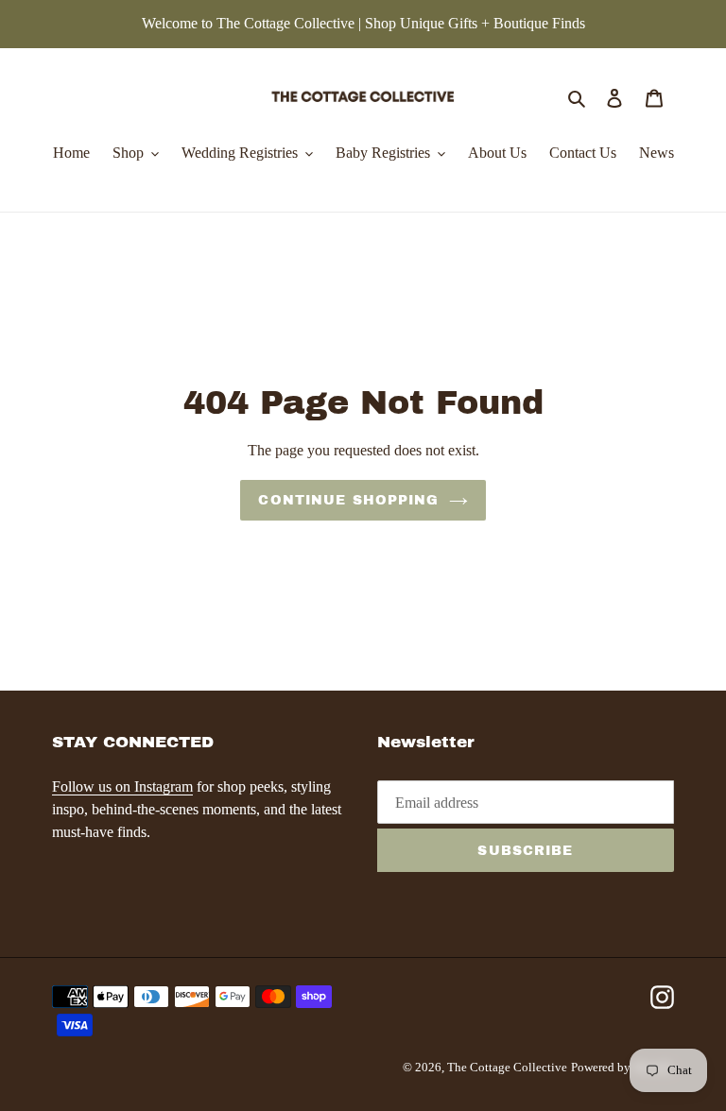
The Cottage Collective (507, 1067)
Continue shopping (348, 500)
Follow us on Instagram (122, 786)
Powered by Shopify (622, 1067)
